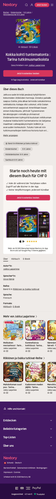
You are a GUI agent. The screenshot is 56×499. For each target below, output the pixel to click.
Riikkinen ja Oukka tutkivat (26, 289)
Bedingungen (42, 468)
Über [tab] (5, 258)
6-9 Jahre (27, 12)
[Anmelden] (32, 5)
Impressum (8, 472)
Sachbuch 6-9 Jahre (14, 160)
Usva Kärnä (8, 279)
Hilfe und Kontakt (16, 408)
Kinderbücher (16, 12)
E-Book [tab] (26, 258)
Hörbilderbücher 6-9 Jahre (13, 15)
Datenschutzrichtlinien (26, 468)
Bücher (6, 12)
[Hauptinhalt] (52, 5)
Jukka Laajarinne (37, 65)
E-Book (16, 306)
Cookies (17, 472)
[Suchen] (26, 5)
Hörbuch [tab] (15, 258)
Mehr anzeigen (10, 135)
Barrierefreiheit (10, 468)
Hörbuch (7, 306)
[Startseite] (13, 5)
